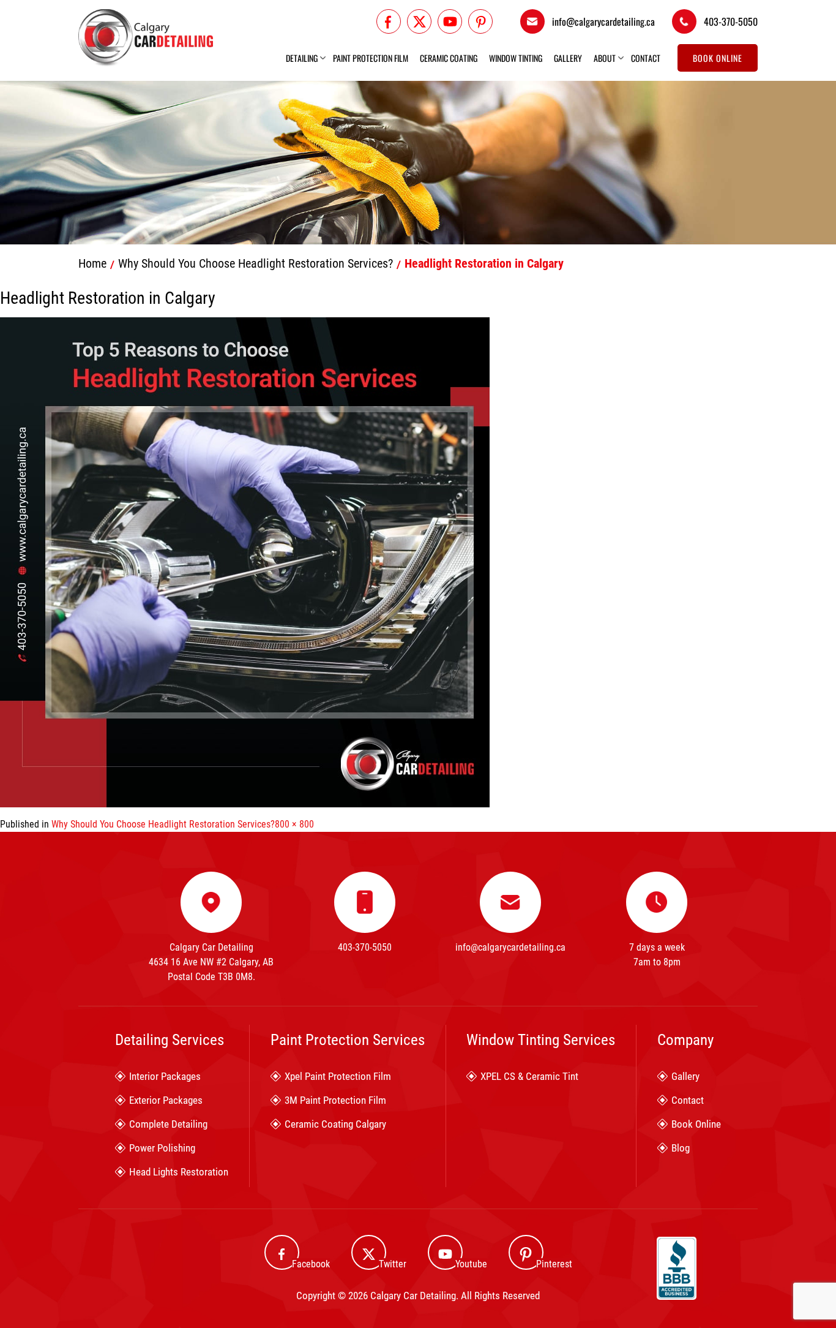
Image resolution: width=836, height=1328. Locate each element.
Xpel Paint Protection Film (338, 1076)
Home (92, 263)
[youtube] (450, 21)
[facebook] (388, 21)
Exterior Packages (166, 1100)
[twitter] (419, 21)
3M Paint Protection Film (335, 1100)
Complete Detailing (168, 1124)
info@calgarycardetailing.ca (603, 21)
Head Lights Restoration (178, 1172)
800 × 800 (294, 824)
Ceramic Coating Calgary (335, 1124)
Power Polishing (162, 1148)
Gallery (568, 58)
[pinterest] (480, 21)
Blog (680, 1148)
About (605, 58)
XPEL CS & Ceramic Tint (529, 1076)
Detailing (302, 58)
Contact (645, 58)
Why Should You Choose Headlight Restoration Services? (255, 263)
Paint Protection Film (370, 58)
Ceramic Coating (448, 58)
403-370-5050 (731, 21)
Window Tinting (515, 58)
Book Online (717, 57)
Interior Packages (165, 1076)
